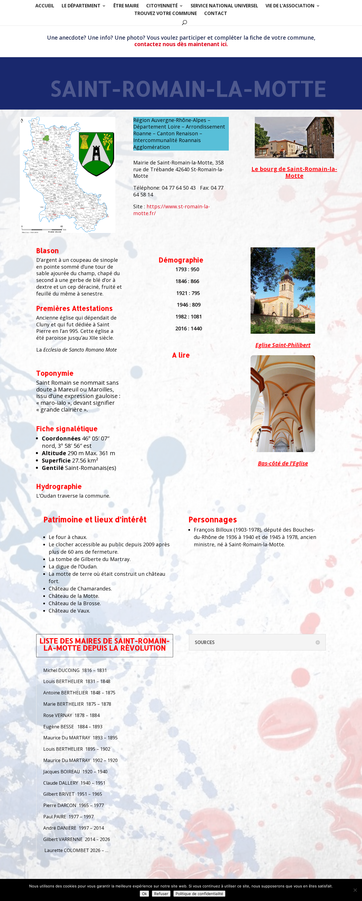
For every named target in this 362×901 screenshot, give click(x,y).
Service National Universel (224, 6)
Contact (215, 13)
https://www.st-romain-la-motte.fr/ (171, 210)
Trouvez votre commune (165, 13)
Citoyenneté (162, 6)
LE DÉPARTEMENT (81, 6)
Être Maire (126, 6)
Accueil (44, 6)
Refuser (161, 893)
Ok (144, 893)
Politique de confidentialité (199, 893)
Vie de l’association (290, 6)
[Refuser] (355, 890)
